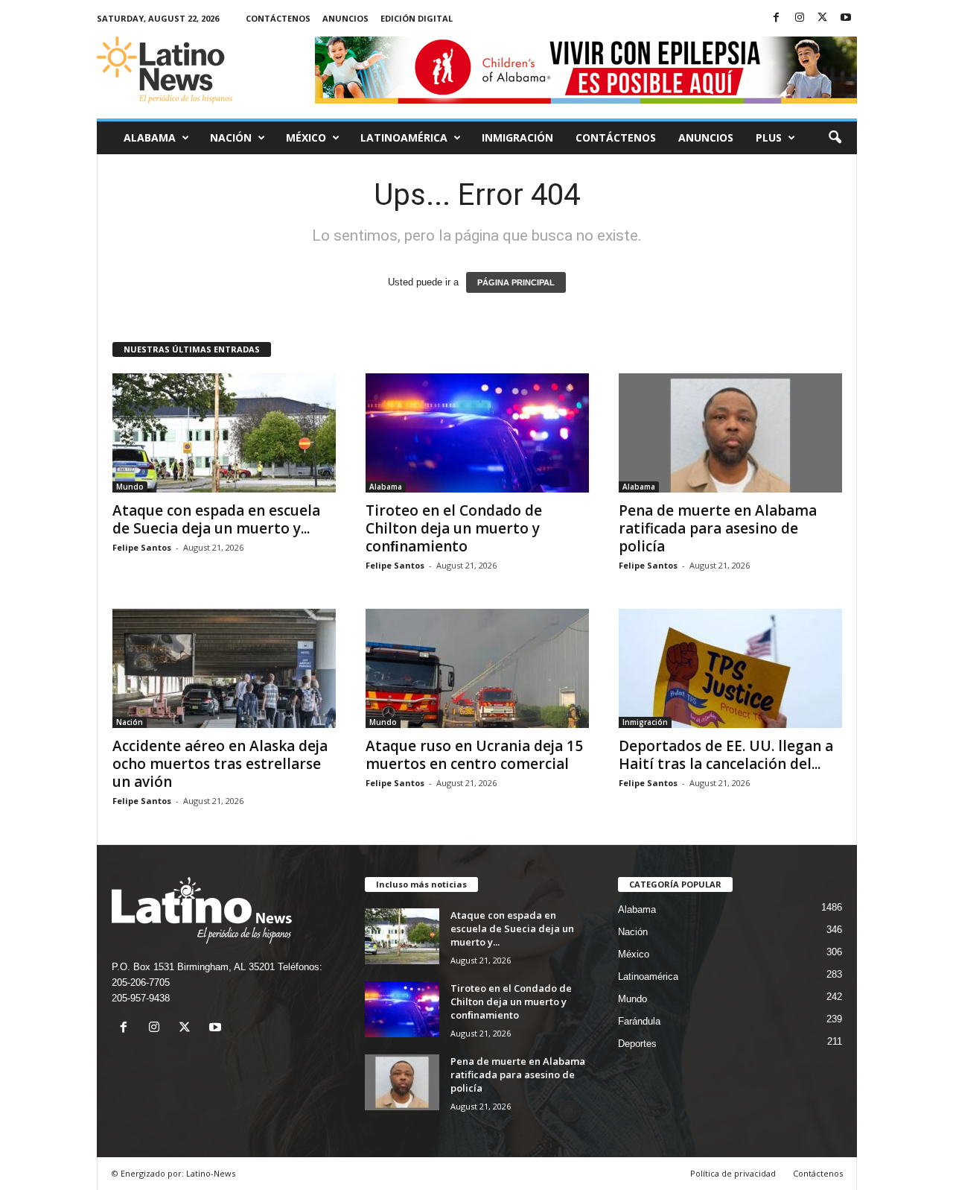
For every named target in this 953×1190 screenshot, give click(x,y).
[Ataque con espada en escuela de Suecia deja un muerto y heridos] (224, 433)
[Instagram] (800, 18)
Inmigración (517, 137)
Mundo (130, 486)
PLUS (769, 137)
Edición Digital (416, 18)
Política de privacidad (733, 1173)
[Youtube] (846, 18)
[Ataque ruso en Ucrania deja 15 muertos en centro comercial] (477, 668)
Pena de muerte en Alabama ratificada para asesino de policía (718, 528)
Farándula (639, 1021)
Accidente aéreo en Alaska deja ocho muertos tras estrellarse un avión (220, 763)
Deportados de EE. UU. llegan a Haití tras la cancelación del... (726, 754)
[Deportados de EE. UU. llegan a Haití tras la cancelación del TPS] (730, 668)
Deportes (637, 1043)
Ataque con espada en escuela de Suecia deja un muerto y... (216, 519)
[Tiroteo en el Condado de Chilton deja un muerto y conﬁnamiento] (477, 433)
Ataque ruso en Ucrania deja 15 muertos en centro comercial (474, 754)
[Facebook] (776, 18)
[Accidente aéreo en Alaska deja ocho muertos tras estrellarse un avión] (224, 668)
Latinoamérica (403, 137)
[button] (834, 137)
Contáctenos (278, 18)
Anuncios (345, 18)
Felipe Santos (141, 547)
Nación (231, 137)
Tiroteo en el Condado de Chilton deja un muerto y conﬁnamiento (454, 528)
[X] (823, 18)
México (306, 137)
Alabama (150, 137)
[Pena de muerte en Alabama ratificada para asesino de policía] (730, 433)
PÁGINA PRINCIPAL (516, 282)
